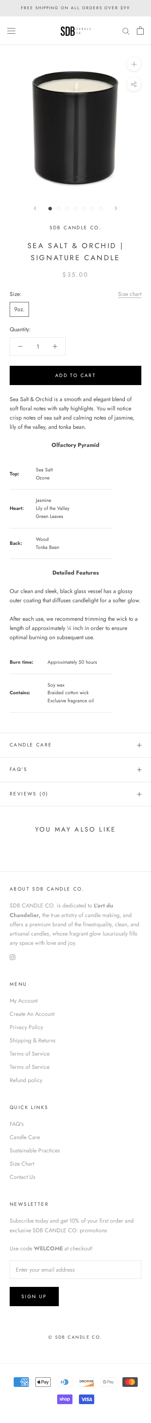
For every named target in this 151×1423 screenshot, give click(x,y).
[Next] (116, 208)
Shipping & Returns (33, 1040)
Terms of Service (30, 1054)
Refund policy (26, 1080)
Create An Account (32, 1014)
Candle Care (31, 744)
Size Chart (22, 1164)
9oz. (19, 309)
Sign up (34, 1296)
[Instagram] (12, 956)
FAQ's (18, 769)
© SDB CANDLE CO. (75, 1337)
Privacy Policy (26, 1027)
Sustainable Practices (35, 1150)
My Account (23, 1001)
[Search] (126, 30)
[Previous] (35, 208)
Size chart (129, 294)
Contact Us (22, 1177)
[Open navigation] (11, 30)
